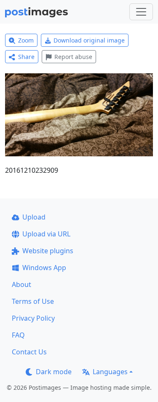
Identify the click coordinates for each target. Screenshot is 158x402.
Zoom (26, 40)
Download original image (89, 40)
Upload (34, 217)
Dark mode (54, 371)
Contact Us (29, 351)
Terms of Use (33, 301)
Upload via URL (46, 234)
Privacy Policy (33, 318)
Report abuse (73, 57)
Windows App (44, 267)
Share (26, 57)
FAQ (18, 335)
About (21, 284)
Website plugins (47, 250)
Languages (110, 371)
